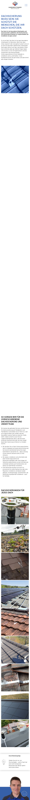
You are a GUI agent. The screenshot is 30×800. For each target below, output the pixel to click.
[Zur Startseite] (15, 5)
